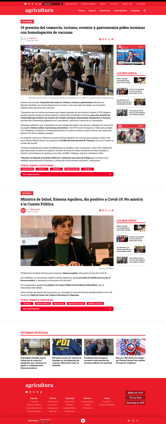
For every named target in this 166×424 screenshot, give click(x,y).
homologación (72, 169)
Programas (135, 10)
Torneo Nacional (34, 411)
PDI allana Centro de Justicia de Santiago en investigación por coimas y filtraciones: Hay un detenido (66, 362)
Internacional (52, 408)
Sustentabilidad (120, 10)
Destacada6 (59, 304)
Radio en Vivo (127, 4)
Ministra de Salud (76, 304)
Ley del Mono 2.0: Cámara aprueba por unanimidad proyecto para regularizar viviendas (124, 102)
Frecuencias (141, 4)
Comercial (107, 401)
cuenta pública (43, 304)
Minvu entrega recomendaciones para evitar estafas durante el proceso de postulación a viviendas (124, 80)
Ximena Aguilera (95, 304)
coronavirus (27, 169)
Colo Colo (34, 401)
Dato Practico (53, 401)
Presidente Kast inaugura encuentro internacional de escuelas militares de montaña (98, 360)
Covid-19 (42, 169)
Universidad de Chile (34, 408)
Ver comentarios (31, 174)
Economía (27, 21)
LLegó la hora (69, 401)
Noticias (81, 10)
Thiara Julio (35, 209)
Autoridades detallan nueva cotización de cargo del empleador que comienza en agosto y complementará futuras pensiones (33, 363)
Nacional (26, 193)
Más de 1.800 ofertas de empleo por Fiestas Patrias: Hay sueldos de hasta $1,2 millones (130, 360)
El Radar (69, 405)
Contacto (87, 405)
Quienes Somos (87, 401)
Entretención (105, 10)
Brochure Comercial (88, 4)
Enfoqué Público (69, 408)
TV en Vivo (114, 4)
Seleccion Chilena (34, 405)
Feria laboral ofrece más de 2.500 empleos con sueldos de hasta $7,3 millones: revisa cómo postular (137, 112)
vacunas (87, 169)
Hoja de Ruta (70, 411)
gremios (56, 169)
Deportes (92, 10)
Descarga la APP (71, 4)
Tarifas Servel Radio (107, 405)
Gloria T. (33, 38)
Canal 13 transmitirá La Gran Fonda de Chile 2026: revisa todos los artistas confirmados (136, 91)
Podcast (103, 4)
